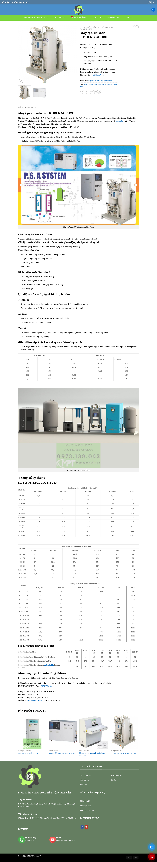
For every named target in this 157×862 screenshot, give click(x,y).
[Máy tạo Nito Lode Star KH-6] (32, 732)
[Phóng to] (21, 81)
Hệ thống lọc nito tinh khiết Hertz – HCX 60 (93, 754)
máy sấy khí (49, 665)
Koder (86, 84)
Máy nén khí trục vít (36, 18)
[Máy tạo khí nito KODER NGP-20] (63, 732)
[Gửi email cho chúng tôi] (149, 2)
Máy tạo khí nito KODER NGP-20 (62, 753)
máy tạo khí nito (107, 84)
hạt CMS (119, 121)
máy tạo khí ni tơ (95, 84)
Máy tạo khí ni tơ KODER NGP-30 (123, 753)
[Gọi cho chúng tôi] (153, 2)
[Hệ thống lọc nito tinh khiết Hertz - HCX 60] (93, 732)
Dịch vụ (97, 18)
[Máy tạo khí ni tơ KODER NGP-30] (124, 732)
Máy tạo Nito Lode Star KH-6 (29, 753)
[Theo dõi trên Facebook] (82, 827)
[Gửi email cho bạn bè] (91, 92)
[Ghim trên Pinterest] (95, 92)
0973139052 (98, 75)
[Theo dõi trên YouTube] (86, 827)
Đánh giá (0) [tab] (30, 107)
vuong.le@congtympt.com (65, 840)
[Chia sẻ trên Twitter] (86, 92)
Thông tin (113, 18)
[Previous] (22, 54)
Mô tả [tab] (21, 107)
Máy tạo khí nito (100, 27)
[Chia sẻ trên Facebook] (82, 92)
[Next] (73, 54)
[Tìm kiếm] (153, 10)
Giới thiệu (59, 18)
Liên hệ (129, 18)
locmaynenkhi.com (35, 700)
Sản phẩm (79, 17)
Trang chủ (85, 27)
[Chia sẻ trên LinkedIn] (99, 92)
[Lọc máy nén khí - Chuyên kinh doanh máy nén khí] (78, 9)
